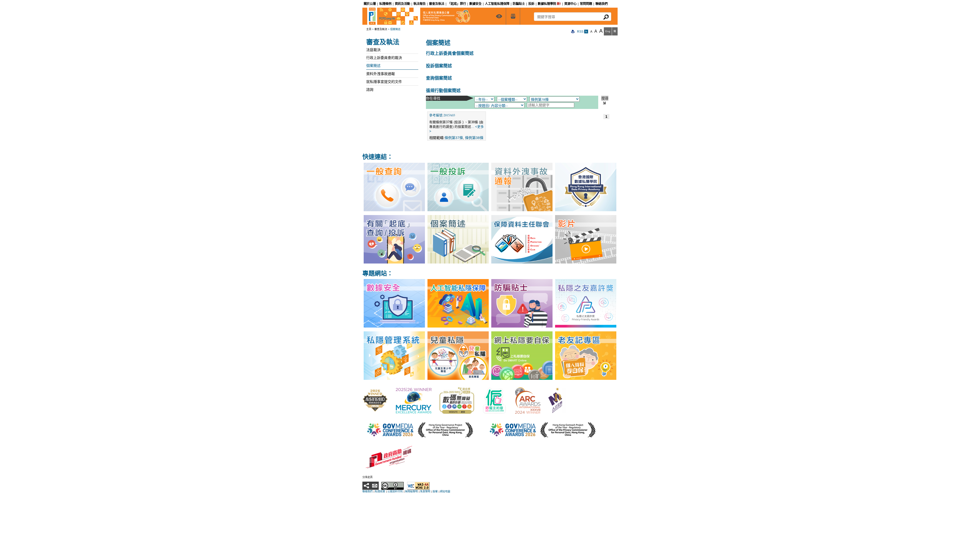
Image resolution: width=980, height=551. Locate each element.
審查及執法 (380, 29)
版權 (435, 491)
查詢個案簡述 (439, 78)
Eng (607, 31)
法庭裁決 (373, 50)
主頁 (368, 29)
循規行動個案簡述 (443, 90)
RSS (580, 31)
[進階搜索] (513, 16)
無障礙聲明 (411, 491)
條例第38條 (474, 138)
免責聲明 (425, 491)
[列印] (573, 31)
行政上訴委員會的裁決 (384, 58)
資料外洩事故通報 (380, 74)
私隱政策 (380, 491)
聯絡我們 (367, 491)
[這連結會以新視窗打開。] (375, 400)
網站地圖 (445, 491)
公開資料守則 (395, 491)
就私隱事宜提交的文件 (384, 82)
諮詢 (369, 89)
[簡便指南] (499, 16)
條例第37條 (454, 138)
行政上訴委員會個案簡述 (450, 53)
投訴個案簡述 (439, 65)
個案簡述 (373, 66)
